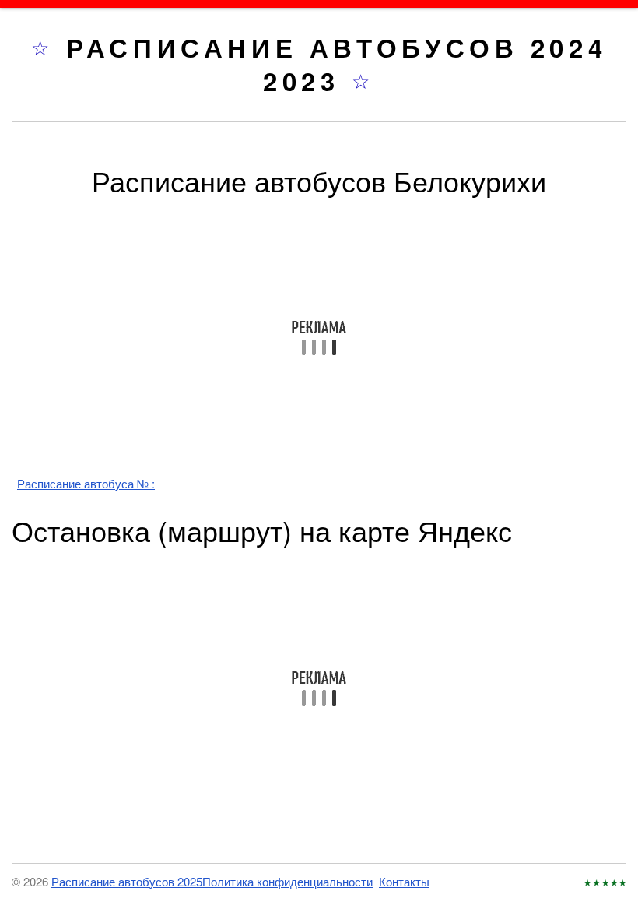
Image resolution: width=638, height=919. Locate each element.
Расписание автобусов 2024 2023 (336, 64)
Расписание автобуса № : (86, 483)
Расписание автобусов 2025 (126, 881)
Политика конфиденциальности (287, 881)
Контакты (404, 881)
